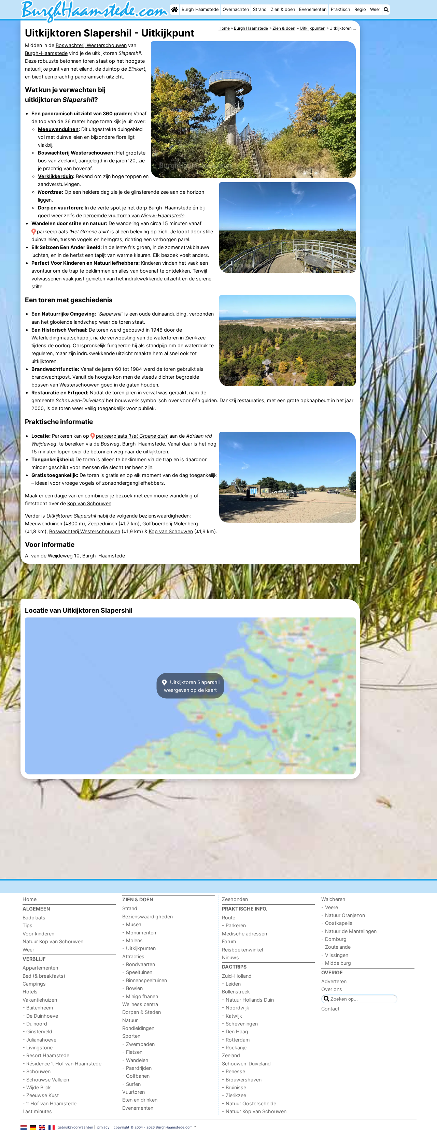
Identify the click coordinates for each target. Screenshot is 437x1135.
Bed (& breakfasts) (44, 976)
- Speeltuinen (137, 972)
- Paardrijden (137, 1068)
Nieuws (230, 957)
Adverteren (334, 981)
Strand (260, 9)
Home (30, 899)
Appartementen (40, 968)
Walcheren (333, 899)
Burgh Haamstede (200, 9)
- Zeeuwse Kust (41, 1095)
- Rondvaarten (138, 964)
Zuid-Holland (237, 976)
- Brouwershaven (242, 1079)
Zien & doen (283, 9)
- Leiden (231, 984)
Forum (229, 941)
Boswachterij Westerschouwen (91, 45)
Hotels (30, 991)
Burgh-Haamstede (46, 53)
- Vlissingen (334, 955)
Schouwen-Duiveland (246, 1063)
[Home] (174, 9)
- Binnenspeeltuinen (144, 980)
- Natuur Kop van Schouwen (254, 1111)
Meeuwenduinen (58, 129)
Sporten (131, 1036)
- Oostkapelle (336, 923)
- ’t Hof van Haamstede (49, 1103)
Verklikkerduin (55, 176)
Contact (330, 1009)
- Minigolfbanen (140, 996)
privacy (103, 1127)
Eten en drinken (139, 1100)
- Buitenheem (38, 1007)
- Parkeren (234, 925)
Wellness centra (140, 1004)
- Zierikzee (234, 1095)
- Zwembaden (138, 1044)
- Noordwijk (235, 1007)
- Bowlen (132, 988)
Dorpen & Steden (141, 1012)
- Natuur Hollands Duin (248, 1000)
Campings (34, 984)
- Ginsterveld (37, 1031)
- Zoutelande (336, 947)
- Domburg (334, 939)
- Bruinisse (234, 1087)
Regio (360, 9)
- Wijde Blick (37, 1087)
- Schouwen (37, 1071)
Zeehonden (235, 899)
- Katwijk (232, 1016)
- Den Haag (235, 1031)
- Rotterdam (236, 1040)
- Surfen (131, 1084)
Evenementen (312, 9)
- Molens (132, 940)
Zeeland (67, 160)
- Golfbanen (136, 1076)
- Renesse (233, 1071)
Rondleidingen (138, 1028)
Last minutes (37, 1111)
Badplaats (34, 917)
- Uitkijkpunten (139, 948)
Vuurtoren (133, 1092)
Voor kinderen (38, 933)
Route (228, 917)
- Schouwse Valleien (46, 1079)
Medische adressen (244, 933)
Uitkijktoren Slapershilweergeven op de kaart (192, 686)
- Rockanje (234, 1047)
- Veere (329, 907)
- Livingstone (38, 1047)
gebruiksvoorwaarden (75, 1127)
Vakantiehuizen (40, 1000)
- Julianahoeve (39, 1040)
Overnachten (236, 9)
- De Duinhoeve (40, 1016)
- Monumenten (139, 932)
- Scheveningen (240, 1024)
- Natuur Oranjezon (343, 915)
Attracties (133, 956)
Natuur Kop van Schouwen (53, 941)
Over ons (331, 989)
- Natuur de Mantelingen (349, 931)
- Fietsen (132, 1052)
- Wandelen (135, 1060)
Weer (375, 9)
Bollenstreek (236, 991)
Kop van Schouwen (89, 503)
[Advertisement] (389, 177)
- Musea (131, 924)
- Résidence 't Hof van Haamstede (62, 1063)
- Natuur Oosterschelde (249, 1103)
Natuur (130, 1020)
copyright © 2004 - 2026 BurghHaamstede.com (153, 1127)
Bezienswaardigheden (147, 916)
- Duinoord (35, 1024)
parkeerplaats (73, 231)
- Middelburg (336, 963)
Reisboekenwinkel (242, 949)
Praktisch (340, 9)
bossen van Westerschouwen (65, 385)
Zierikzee (195, 337)
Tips (27, 925)
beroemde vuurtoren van (133, 215)
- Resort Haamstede (46, 1055)
